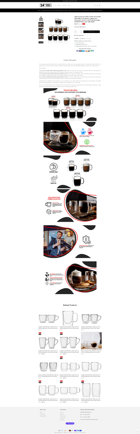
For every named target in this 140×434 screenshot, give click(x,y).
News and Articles (43, 415)
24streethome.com (59, 432)
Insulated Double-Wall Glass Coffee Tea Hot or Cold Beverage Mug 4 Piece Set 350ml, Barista (48, 351)
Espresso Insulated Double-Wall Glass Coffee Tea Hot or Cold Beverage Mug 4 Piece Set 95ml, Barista (48, 375)
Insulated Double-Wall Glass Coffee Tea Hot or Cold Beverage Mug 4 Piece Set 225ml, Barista (48, 327)
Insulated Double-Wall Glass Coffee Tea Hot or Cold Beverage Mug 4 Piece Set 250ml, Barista (90, 375)
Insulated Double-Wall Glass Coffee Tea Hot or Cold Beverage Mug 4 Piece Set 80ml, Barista (69, 375)
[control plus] (81, 31)
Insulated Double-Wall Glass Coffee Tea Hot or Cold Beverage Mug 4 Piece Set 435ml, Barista (69, 351)
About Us (61, 412)
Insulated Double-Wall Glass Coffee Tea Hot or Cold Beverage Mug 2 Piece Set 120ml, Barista (69, 327)
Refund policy (66, 432)
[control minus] (75, 31)
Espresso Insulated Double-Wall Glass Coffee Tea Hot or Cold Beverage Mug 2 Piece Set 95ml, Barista (91, 351)
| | (62, 432)
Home (39, 10)
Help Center (62, 419)
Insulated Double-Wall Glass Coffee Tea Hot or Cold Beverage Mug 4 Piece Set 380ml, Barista (90, 399)
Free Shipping (62, 417)
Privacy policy (71, 432)
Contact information (82, 432)
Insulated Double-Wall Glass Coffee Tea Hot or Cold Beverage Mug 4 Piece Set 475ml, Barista (69, 399)
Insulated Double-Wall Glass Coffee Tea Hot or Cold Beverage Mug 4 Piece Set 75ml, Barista (90, 327)
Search (41, 412)
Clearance (62, 414)
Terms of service (76, 432)
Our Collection (42, 414)
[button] (59, 5)
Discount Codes (63, 415)
